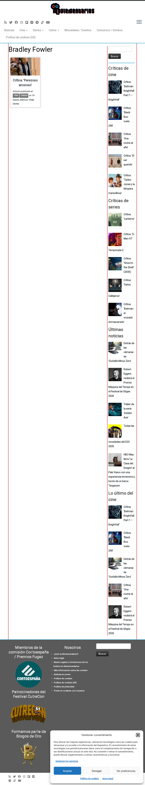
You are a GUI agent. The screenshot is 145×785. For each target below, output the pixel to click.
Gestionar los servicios (67, 761)
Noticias (9, 30)
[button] (138, 735)
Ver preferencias (126, 771)
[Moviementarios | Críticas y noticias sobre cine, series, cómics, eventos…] (72, 9)
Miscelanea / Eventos (77, 30)
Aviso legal (107, 778)
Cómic (53, 30)
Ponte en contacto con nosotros (69, 691)
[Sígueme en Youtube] (49, 22)
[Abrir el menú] (139, 22)
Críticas (24, 95)
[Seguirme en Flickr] (33, 22)
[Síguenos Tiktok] (43, 22)
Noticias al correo (62, 674)
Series (37, 30)
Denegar (97, 771)
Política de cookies (89, 778)
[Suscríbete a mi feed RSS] (6, 22)
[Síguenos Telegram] (38, 22)
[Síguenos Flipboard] (27, 22)
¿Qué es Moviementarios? (66, 654)
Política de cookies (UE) (21, 37)
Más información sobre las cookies (70, 670)
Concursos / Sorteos (110, 30)
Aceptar (67, 771)
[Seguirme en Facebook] (17, 22)
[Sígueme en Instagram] (22, 22)
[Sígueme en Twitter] (12, 22)
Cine (23, 30)
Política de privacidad (64, 687)
